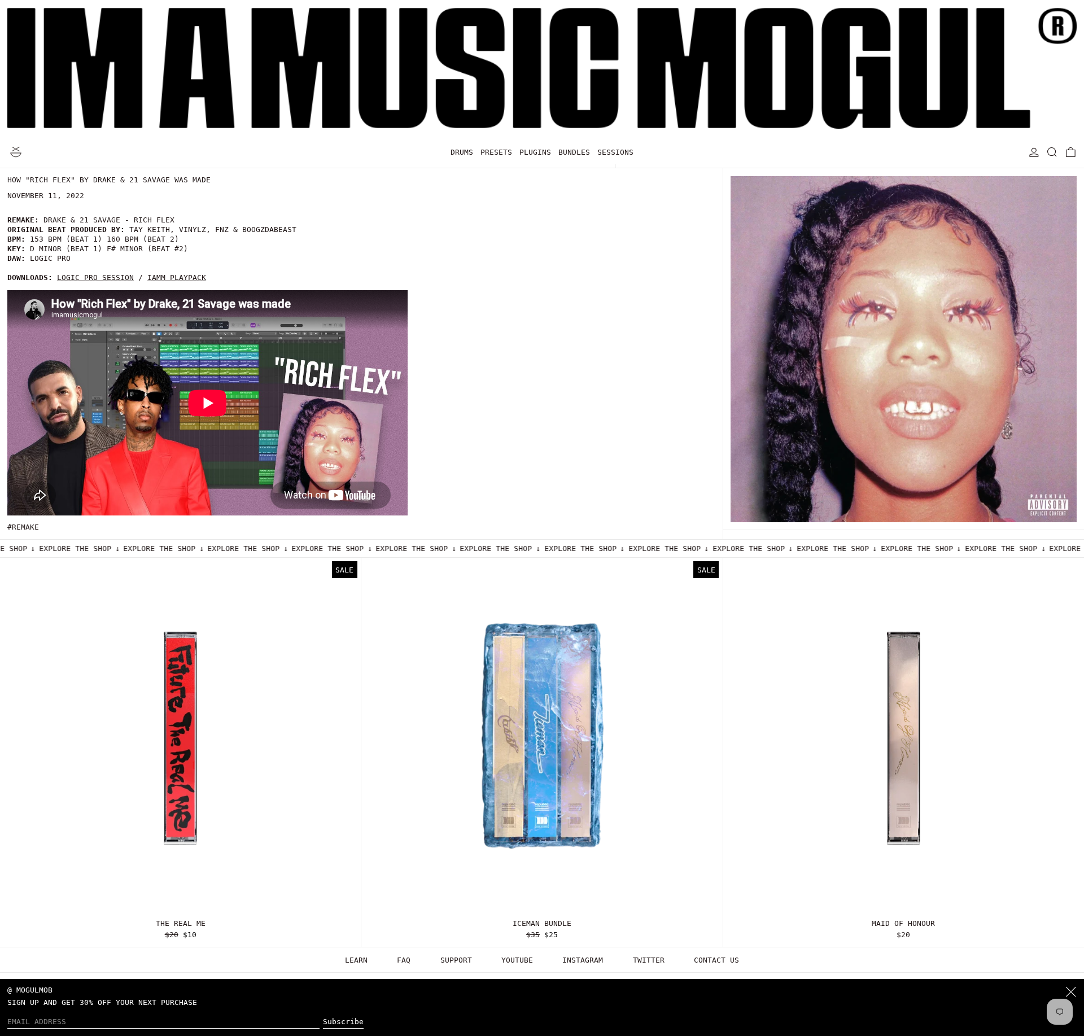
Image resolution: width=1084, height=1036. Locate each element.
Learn (356, 960)
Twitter (649, 960)
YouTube (517, 960)
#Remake (23, 527)
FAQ (403, 960)
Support (456, 960)
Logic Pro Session (95, 277)
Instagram (582, 960)
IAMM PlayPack (176, 277)
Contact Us (716, 960)
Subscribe (343, 1021)
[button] (1052, 152)
